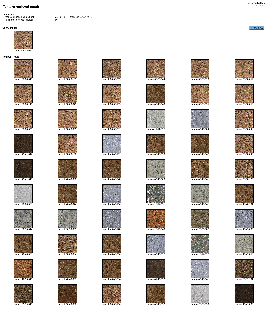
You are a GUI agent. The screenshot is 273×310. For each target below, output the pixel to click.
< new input (257, 28)
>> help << (260, 5)
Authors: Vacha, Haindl (256, 3)
